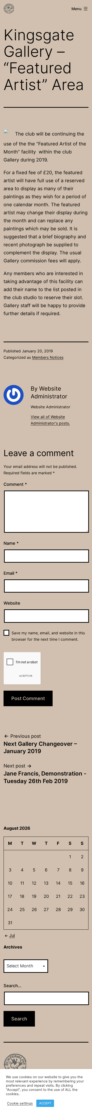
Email (10, 573)
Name (11, 543)
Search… (12, 985)
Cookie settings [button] (20, 1103)
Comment (15, 484)
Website (12, 603)
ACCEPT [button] (45, 1103)
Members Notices (47, 357)
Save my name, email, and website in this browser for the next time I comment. (48, 636)
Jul (12, 935)
